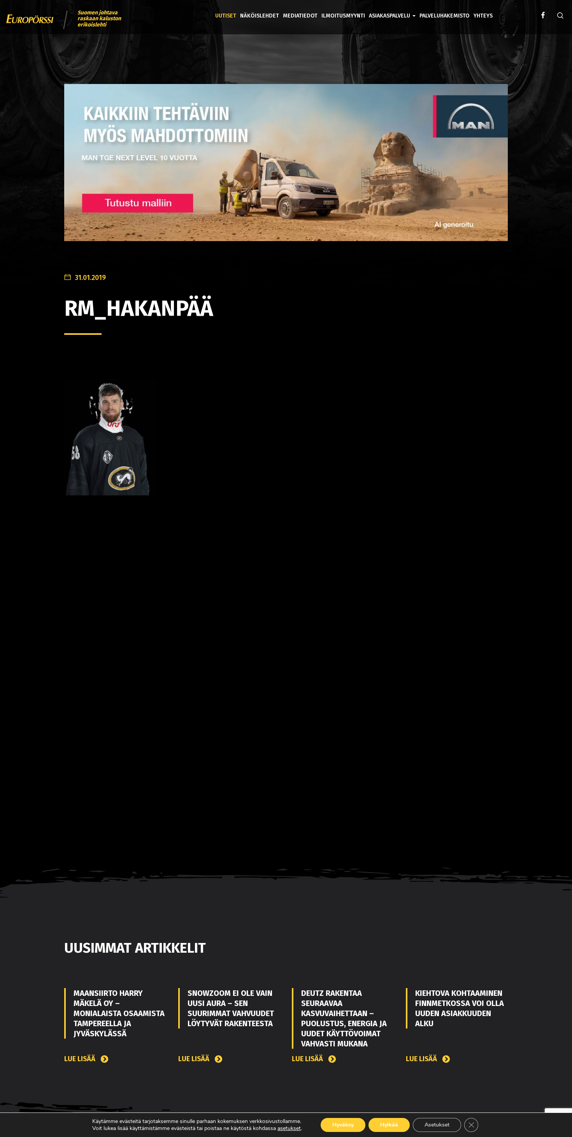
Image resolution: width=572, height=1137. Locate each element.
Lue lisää (80, 1059)
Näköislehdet (259, 15)
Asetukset (437, 1124)
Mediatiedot (300, 15)
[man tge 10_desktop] (286, 168)
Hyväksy (343, 1124)
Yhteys (483, 15)
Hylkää (389, 1124)
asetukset (289, 1128)
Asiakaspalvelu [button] (390, 15)
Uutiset (225, 15)
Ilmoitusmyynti (343, 15)
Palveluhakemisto (444, 15)
